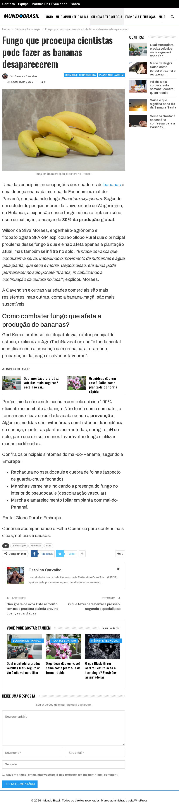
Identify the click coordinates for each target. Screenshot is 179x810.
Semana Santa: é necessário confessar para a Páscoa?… (162, 122)
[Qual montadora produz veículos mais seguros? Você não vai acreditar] (11, 383)
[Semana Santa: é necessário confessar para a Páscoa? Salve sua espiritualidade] (138, 121)
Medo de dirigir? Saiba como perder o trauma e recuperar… (163, 69)
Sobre (75, 4)
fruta (48, 545)
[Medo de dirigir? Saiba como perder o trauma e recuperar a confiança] (138, 68)
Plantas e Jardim (111, 75)
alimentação (19, 545)
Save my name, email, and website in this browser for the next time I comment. (62, 774)
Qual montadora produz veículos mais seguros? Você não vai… (41, 382)
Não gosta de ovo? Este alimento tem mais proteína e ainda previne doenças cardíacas (32, 608)
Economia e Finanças (140, 16)
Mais (162, 16)
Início (49, 16)
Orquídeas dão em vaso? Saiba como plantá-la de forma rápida (103, 385)
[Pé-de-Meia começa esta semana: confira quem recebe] (138, 86)
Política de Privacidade (49, 4)
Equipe (23, 4)
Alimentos (36, 545)
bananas (112, 184)
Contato (8, 4)
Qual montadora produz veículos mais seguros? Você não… (162, 50)
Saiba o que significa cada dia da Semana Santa (163, 104)
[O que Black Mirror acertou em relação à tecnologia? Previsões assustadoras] (102, 646)
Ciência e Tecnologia (106, 16)
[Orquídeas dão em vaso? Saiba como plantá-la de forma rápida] (76, 383)
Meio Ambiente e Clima (72, 16)
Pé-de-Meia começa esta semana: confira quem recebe (162, 87)
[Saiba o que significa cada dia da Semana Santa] (138, 105)
